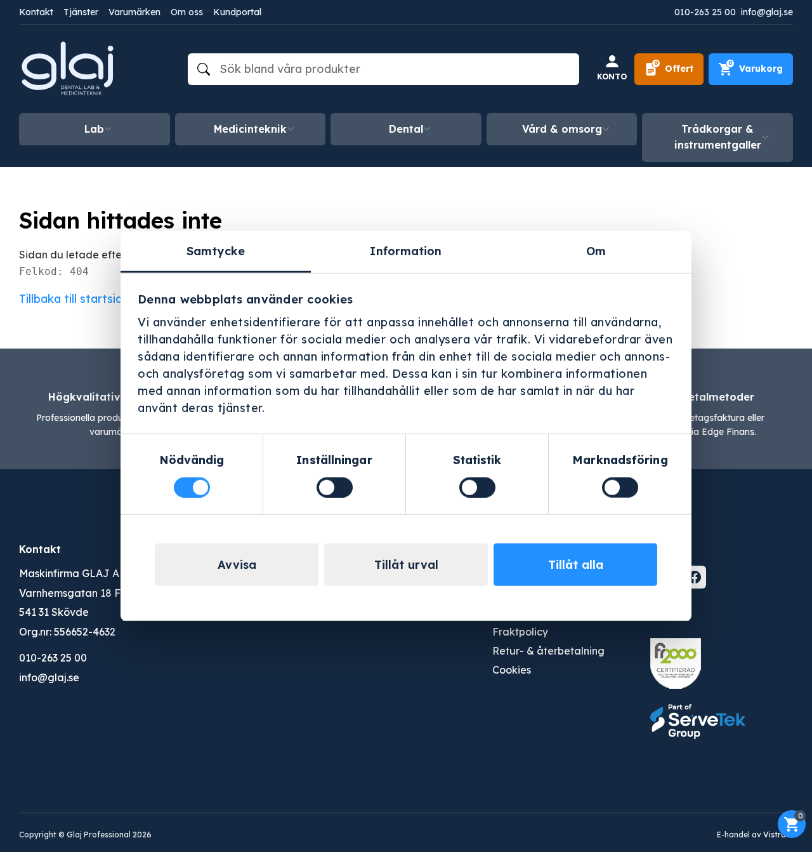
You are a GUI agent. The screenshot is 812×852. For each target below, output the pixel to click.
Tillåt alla (575, 564)
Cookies (511, 669)
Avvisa (237, 564)
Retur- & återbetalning (548, 650)
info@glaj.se (767, 12)
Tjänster (80, 12)
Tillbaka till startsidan (77, 298)
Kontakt (36, 12)
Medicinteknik (250, 129)
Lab (94, 129)
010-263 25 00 (705, 12)
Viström (778, 834)
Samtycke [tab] (216, 251)
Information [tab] (406, 251)
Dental (406, 129)
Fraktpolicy (520, 631)
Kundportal (237, 12)
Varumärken (134, 12)
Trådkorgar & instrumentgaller (717, 137)
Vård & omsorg (562, 129)
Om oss (187, 12)
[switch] (335, 487)
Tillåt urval (406, 564)
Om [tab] (596, 251)
